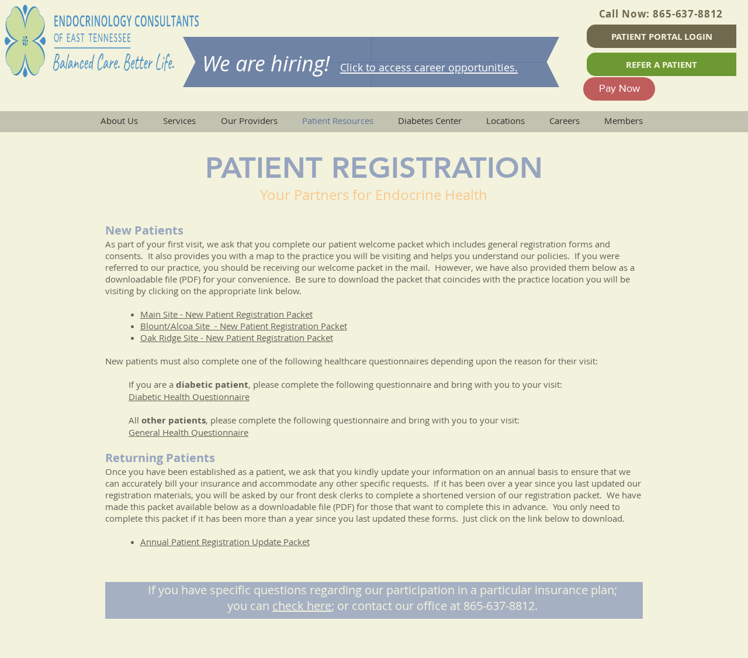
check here (301, 606)
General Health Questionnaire (188, 432)
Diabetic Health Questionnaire (189, 396)
